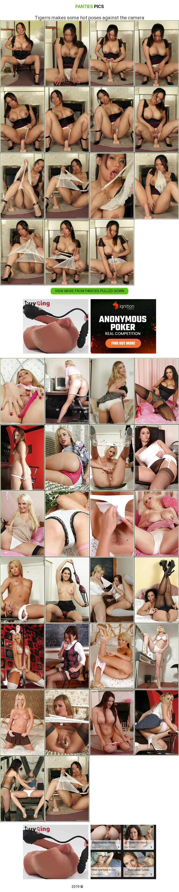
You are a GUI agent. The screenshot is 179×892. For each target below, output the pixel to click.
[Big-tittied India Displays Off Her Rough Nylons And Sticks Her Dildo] (156, 391)
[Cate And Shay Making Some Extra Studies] (112, 590)
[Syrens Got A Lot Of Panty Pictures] (156, 722)
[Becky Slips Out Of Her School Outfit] (67, 656)
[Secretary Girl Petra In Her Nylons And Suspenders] (156, 457)
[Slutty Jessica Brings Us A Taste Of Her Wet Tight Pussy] (112, 457)
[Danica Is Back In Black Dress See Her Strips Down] (156, 590)
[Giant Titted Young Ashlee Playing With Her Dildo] (156, 524)
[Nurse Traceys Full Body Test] (112, 524)
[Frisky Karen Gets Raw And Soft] (67, 722)
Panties (89, 6)
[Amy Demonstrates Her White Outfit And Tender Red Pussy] (22, 524)
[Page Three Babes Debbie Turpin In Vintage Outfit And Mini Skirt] (22, 722)
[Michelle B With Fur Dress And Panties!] (156, 656)
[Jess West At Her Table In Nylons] (67, 590)
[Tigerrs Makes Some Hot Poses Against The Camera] (67, 789)
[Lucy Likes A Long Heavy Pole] (22, 656)
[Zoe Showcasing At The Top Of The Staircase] (67, 524)
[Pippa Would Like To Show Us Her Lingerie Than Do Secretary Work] (67, 391)
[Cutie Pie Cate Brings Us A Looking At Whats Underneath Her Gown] (22, 457)
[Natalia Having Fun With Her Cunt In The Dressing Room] (22, 590)
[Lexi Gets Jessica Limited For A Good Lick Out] (22, 789)
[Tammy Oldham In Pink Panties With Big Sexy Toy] (67, 457)
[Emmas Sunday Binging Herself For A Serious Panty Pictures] (22, 391)
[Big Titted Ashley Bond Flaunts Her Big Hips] (112, 656)
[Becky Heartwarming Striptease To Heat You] (112, 722)
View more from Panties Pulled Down (89, 291)
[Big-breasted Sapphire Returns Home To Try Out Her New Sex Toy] (112, 391)
